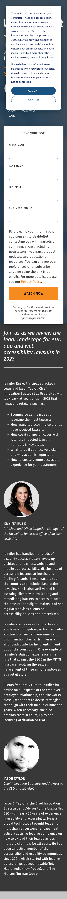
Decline (33, 100)
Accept (33, 90)
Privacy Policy (31, 282)
